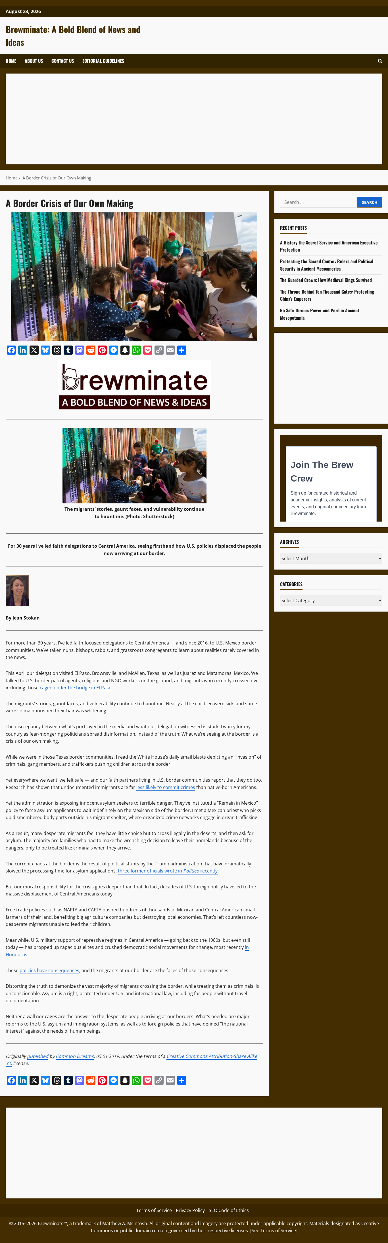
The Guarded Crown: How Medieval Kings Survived (326, 280)
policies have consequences (49, 970)
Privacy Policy (190, 1210)
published (37, 1056)
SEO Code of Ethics (229, 1210)
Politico (191, 871)
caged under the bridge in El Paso (76, 688)
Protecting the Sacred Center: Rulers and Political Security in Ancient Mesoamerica (326, 265)
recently (208, 871)
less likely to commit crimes (165, 787)
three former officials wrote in (150, 871)
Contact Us (62, 60)
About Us (34, 60)
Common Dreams (75, 1056)
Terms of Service (154, 1210)
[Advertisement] (181, 119)
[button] (380, 60)
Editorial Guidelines (103, 60)
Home (11, 60)
